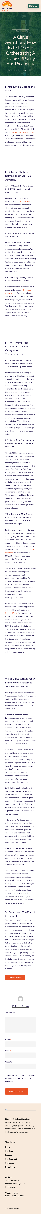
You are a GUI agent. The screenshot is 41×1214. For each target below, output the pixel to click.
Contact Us (9, 1163)
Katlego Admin (14, 70)
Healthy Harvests (20, 31)
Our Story (9, 1151)
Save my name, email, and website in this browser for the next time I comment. (20, 1078)
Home (7, 1147)
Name (8, 1040)
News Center (10, 1167)
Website (8, 1062)
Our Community (11, 1159)
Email (8, 1051)
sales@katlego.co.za (15, 1196)
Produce (8, 1155)
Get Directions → (12, 1193)
